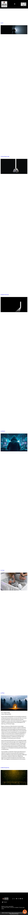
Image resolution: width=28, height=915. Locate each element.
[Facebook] (25, 3)
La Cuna (2, 570)
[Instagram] (22, 5)
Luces (2, 22)
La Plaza (2, 693)
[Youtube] (23, 5)
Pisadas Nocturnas (5, 294)
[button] (14, 4)
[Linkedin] (25, 5)
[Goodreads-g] (23, 3)
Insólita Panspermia (5, 767)
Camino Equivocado (5, 156)
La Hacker (3, 431)
